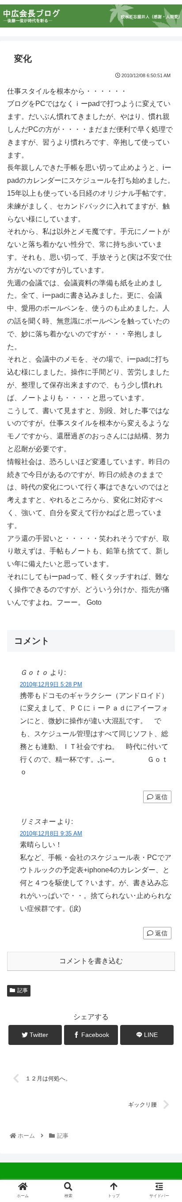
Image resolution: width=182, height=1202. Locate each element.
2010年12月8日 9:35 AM (51, 833)
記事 (22, 990)
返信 (160, 796)
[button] (163, 894)
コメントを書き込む (91, 961)
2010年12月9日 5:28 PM (51, 684)
